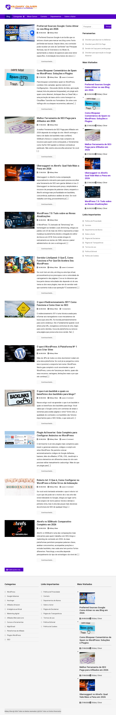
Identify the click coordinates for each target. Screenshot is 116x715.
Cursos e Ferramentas (15, 622)
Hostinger (10, 600)
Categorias (17, 16)
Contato (44, 16)
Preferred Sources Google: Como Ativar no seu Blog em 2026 (98, 87)
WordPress (11, 592)
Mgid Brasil (11, 626)
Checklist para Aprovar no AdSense (98, 40)
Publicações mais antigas (15, 570)
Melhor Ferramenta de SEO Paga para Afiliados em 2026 (98, 147)
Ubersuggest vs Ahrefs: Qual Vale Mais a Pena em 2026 (98, 176)
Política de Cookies (92, 256)
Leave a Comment (67, 77)
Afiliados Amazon (13, 605)
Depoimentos (55, 16)
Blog (8, 16)
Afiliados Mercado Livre (15, 618)
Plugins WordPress (14, 635)
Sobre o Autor (70, 16)
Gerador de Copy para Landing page (98, 48)
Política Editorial (91, 251)
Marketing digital (13, 613)
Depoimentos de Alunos (93, 230)
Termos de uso (90, 247)
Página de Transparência (94, 243)
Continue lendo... (47, 61)
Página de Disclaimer (92, 238)
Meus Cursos (32, 16)
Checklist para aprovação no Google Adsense (98, 54)
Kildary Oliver (53, 33)
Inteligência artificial (14, 609)
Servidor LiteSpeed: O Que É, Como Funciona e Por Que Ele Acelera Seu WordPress (55, 260)
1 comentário (66, 309)
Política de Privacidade (93, 221)
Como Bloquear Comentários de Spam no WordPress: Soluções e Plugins (95, 640)
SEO (8, 639)
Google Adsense (13, 596)
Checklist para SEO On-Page (95, 44)
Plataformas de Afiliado (15, 631)
